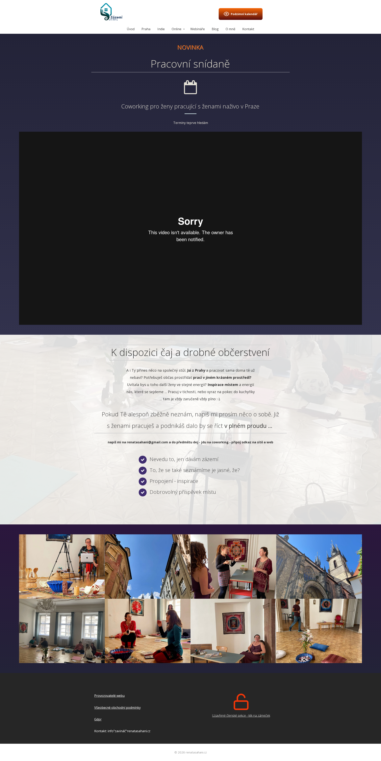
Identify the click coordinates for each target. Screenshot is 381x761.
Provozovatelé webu (109, 695)
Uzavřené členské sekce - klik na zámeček (241, 716)
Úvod (131, 29)
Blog (215, 29)
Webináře (197, 29)
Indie (161, 29)
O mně (230, 29)
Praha (145, 29)
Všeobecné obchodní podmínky (117, 707)
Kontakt (248, 29)
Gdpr (98, 719)
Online (176, 29)
